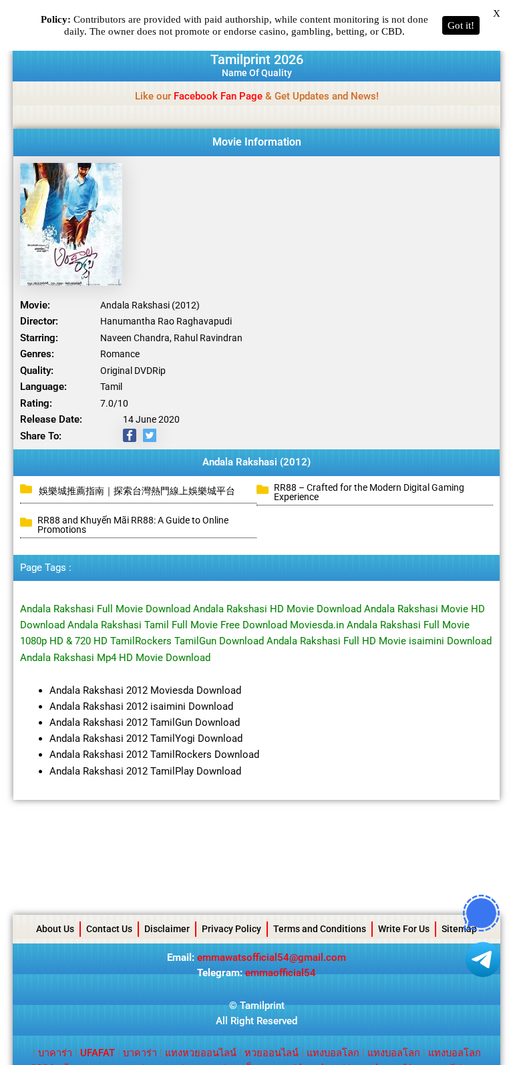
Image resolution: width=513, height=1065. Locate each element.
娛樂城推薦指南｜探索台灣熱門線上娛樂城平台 (137, 490)
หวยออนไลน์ (271, 1053)
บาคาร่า (55, 1053)
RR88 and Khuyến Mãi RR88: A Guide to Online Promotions (132, 525)
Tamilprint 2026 (256, 59)
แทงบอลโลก (333, 1053)
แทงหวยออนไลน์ (200, 1053)
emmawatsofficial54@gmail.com (271, 957)
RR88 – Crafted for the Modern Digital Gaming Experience (369, 492)
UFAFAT (97, 1053)
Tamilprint (262, 1006)
